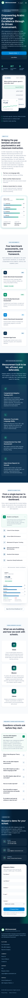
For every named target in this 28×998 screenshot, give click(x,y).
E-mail (5, 894)
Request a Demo (13, 53)
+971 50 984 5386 (11, 843)
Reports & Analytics (6, 949)
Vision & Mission (5, 959)
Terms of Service (12, 992)
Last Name (6, 881)
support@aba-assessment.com (15, 850)
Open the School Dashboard (15, 609)
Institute (5, 887)
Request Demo (15, 909)
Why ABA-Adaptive (5, 947)
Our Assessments (5, 944)
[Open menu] (25, 2)
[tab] (14, 520)
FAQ (2, 968)
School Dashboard (6, 980)
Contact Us (4, 961)
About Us (3, 956)
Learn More (14, 57)
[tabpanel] (14, 588)
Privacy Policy (4, 992)
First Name (6, 874)
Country (5, 901)
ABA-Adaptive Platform (6, 983)
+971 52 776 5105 (11, 842)
